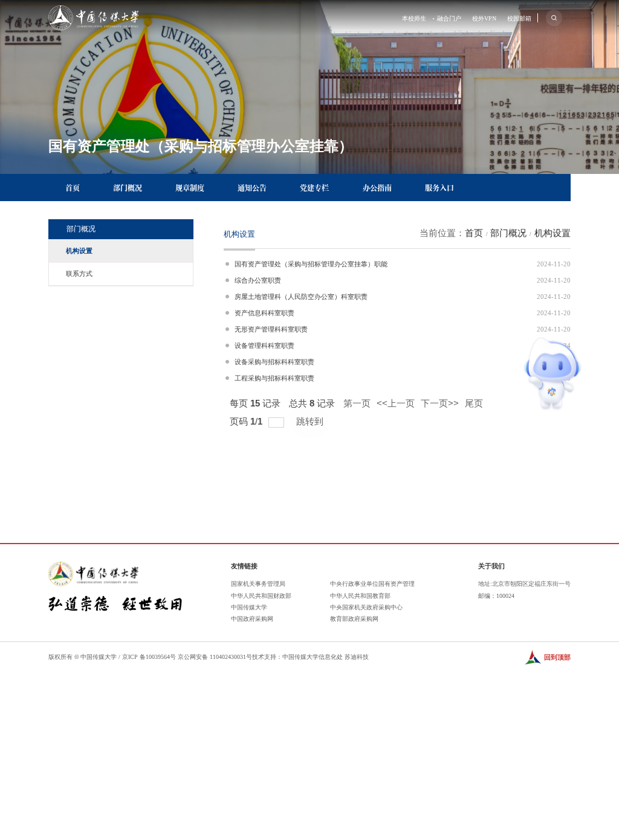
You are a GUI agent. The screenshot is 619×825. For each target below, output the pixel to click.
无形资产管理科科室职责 (271, 329)
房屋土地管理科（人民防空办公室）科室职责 (301, 296)
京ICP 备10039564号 (149, 656)
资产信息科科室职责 (264, 312)
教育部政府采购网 (354, 618)
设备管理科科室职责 (264, 345)
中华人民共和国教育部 (360, 595)
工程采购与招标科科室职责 (274, 378)
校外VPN (484, 19)
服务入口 (439, 187)
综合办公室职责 (258, 280)
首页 (72, 187)
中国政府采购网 (252, 618)
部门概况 (127, 187)
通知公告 (252, 187)
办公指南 (377, 187)
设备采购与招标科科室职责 (274, 361)
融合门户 (449, 19)
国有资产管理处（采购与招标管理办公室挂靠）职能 (311, 264)
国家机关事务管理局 (258, 583)
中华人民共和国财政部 (261, 595)
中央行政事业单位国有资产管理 (372, 583)
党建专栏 (314, 187)
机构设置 (552, 233)
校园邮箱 (519, 19)
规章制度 (189, 187)
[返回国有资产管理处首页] (93, 9)
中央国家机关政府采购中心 (366, 607)
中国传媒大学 (249, 607)
